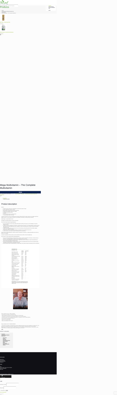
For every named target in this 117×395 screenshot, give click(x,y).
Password (1, 387)
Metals (4, 342)
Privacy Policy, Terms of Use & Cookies (6, 367)
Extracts (4, 338)
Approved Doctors (2, 361)
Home (3, 10)
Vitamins (4, 344)
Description (5, 198)
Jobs (0, 366)
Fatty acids (4, 339)
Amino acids (5, 337)
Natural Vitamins (17, 193)
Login (7, 390)
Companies (22, 193)
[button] (20, 192)
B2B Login (1, 369)
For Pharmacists (2, 360)
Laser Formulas (5, 341)
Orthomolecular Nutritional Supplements (8, 11)
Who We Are (2, 359)
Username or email (3, 384)
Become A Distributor (3, 368)
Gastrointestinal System (6, 340)
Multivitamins (4, 12)
